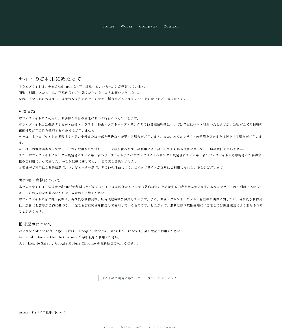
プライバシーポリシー (164, 278)
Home (109, 26)
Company (148, 26)
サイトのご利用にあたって (121, 278)
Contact (171, 26)
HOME (23, 312)
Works (127, 26)
